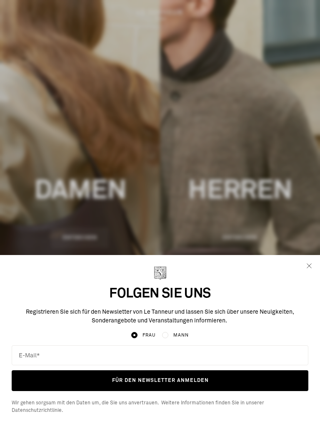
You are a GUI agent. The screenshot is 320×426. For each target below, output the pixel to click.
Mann (181, 335)
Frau (148, 335)
